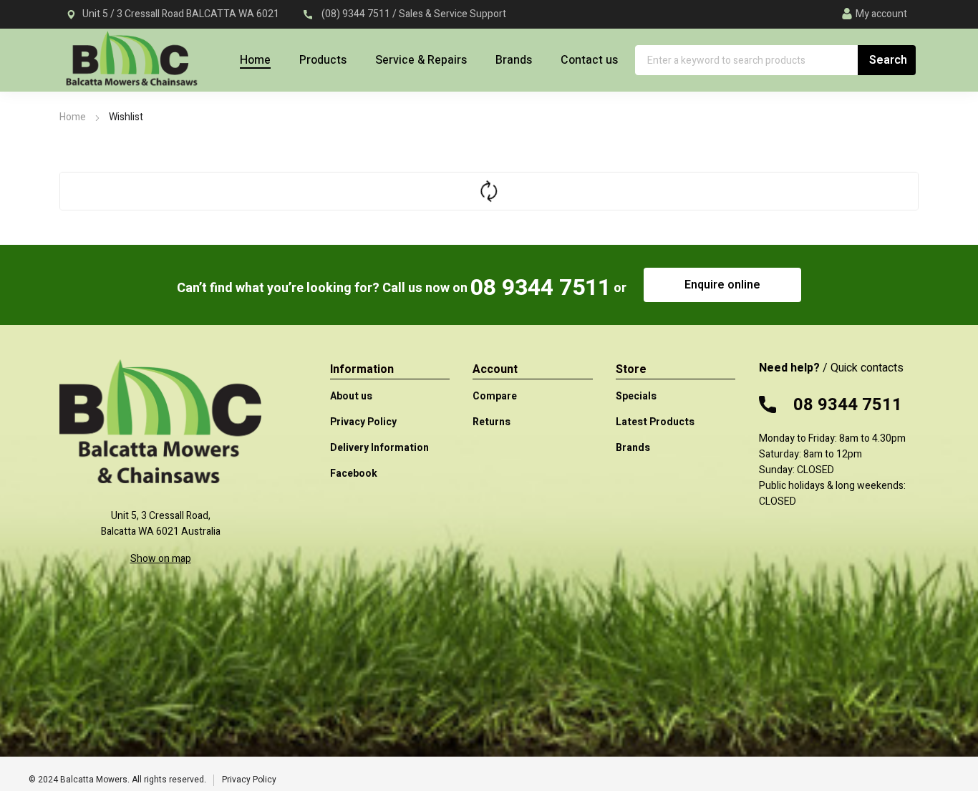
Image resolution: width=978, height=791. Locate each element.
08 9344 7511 (540, 287)
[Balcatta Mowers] (131, 67)
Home (72, 117)
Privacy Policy (249, 779)
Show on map (160, 558)
